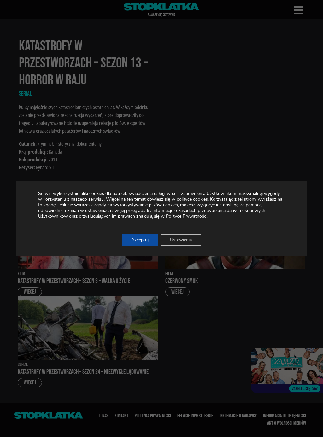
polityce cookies (192, 199)
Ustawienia (181, 240)
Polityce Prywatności (186, 216)
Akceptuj (140, 240)
